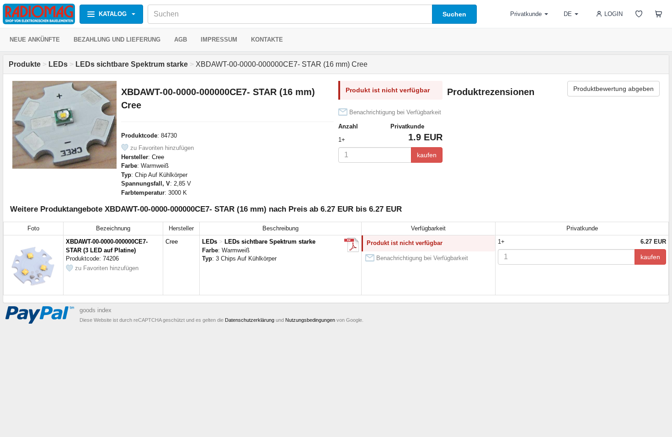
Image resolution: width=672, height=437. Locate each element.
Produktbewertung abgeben (613, 88)
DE (568, 14)
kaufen (427, 155)
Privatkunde (526, 14)
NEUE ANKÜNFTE (35, 39)
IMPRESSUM (219, 39)
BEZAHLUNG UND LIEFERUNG (117, 39)
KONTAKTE (267, 39)
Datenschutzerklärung (249, 320)
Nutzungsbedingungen (310, 320)
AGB (180, 39)
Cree (158, 157)
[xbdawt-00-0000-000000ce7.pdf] (351, 245)
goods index (96, 310)
